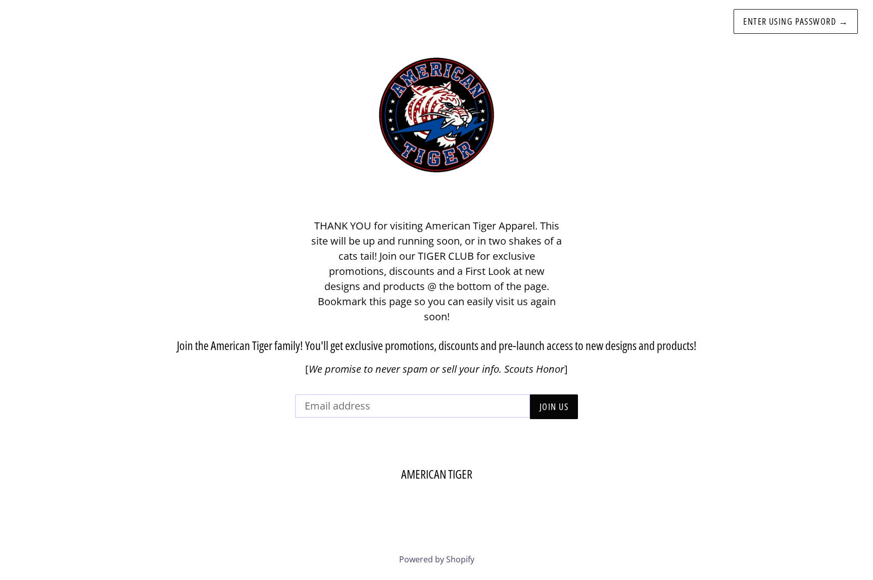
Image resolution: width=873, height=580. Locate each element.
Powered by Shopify (436, 559)
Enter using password (795, 21)
